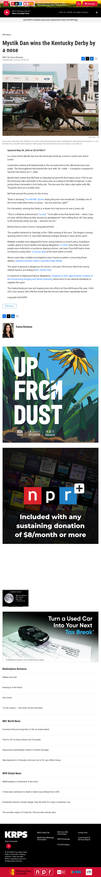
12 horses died (38, 251)
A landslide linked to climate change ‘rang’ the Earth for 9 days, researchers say (36, 802)
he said (42, 214)
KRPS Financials (64, 839)
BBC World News (11, 721)
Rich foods (7, 697)
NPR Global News (11, 773)
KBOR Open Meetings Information (45, 839)
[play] (7, 12)
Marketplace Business (14, 668)
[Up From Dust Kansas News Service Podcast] (50, 395)
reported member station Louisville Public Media (38, 261)
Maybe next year (9, 677)
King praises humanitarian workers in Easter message (25, 750)
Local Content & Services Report (84, 839)
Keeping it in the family (12, 687)
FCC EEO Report (64, 845)
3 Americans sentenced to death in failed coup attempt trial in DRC (30, 792)
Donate (91, 3)
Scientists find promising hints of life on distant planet (25, 729)
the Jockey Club (43, 270)
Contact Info (83, 833)
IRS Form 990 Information (63, 833)
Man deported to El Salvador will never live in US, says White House (31, 760)
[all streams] (97, 12)
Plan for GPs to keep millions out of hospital (21, 739)
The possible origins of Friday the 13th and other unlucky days (29, 812)
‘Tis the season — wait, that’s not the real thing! (22, 708)
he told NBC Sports (35, 199)
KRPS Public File (43, 833)
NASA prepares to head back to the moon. (20, 781)
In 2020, (64, 245)
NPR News (6, 34)
